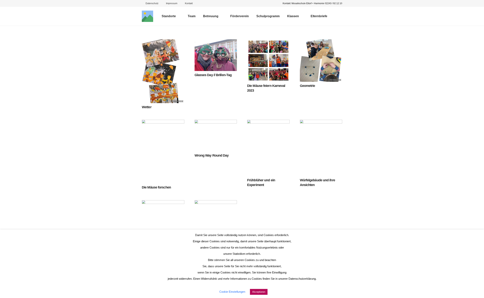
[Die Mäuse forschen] (163, 152)
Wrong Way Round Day (212, 155)
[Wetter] (163, 71)
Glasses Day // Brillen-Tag (213, 75)
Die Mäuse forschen (156, 187)
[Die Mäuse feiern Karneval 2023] (268, 60)
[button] (178, 16)
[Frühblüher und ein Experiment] (268, 148)
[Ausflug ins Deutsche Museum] (216, 226)
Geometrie (307, 86)
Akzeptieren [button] (258, 291)
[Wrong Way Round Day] (216, 135)
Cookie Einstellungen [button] (232, 291)
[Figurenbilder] (163, 215)
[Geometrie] (321, 60)
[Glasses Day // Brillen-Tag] (216, 55)
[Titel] (147, 16)
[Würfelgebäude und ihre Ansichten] (321, 148)
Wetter (146, 107)
